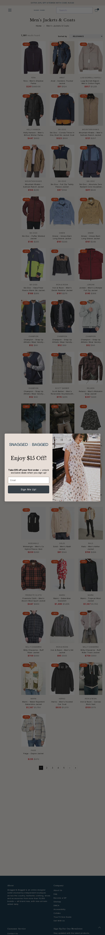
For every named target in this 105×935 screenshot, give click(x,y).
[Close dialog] (96, 437)
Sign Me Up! (28, 489)
